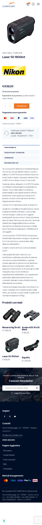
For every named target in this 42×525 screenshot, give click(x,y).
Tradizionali (17, 53)
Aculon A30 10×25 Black (31, 328)
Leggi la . (22, 393)
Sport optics (7, 53)
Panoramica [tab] (10, 147)
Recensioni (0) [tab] (11, 163)
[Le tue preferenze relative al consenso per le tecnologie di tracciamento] (4, 521)
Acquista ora (21, 106)
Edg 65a (26, 358)
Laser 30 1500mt (10, 356)
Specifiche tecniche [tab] (14, 153)
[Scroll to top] (37, 506)
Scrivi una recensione (10, 91)
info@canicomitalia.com (12, 435)
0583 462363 (16, 133)
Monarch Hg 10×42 (11, 327)
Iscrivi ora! (37, 388)
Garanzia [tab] (9, 158)
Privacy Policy (25, 393)
